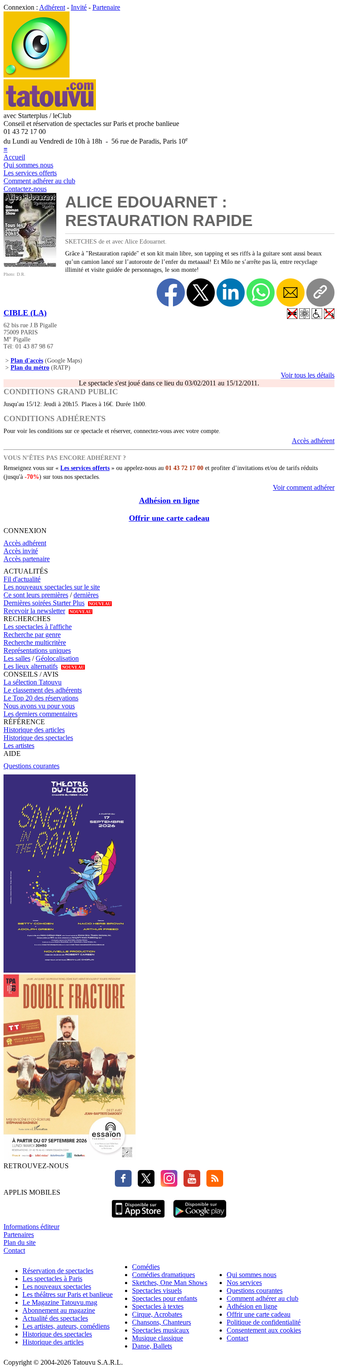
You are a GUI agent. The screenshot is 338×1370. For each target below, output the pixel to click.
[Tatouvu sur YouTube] (189, 1184)
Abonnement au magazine (58, 1310)
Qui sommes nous (28, 165)
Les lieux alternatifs (31, 666)
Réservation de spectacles (57, 1270)
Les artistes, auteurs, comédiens (66, 1326)
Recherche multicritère (35, 642)
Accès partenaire (27, 559)
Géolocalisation (57, 658)
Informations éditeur (31, 1226)
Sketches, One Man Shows (169, 1282)
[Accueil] (37, 75)
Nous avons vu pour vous (39, 706)
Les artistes (19, 745)
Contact (14, 1250)
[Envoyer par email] (290, 292)
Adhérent (52, 7)
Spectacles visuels (157, 1290)
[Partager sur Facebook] (171, 292)
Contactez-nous (25, 189)
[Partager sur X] (201, 292)
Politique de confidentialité (264, 1322)
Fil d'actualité (22, 579)
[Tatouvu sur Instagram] (166, 1184)
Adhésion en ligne (169, 500)
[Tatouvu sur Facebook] (123, 1184)
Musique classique (157, 1338)
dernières (86, 595)
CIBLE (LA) (25, 312)
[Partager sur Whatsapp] (260, 292)
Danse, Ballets (152, 1346)
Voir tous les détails (307, 375)
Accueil (14, 157)
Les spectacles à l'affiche (38, 626)
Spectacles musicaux (160, 1330)
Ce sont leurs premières (36, 595)
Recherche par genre (32, 634)
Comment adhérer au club (39, 181)
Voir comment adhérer (303, 487)
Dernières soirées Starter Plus (44, 603)
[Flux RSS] (212, 1184)
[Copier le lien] (320, 292)
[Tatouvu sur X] (143, 1184)
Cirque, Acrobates (157, 1314)
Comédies (146, 1266)
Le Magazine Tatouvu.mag (59, 1302)
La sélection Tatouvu (33, 682)
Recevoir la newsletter (34, 611)
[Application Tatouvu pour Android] (200, 1218)
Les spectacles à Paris (52, 1278)
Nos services (244, 1282)
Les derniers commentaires (40, 714)
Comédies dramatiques (163, 1274)
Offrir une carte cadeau (169, 518)
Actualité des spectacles (55, 1318)
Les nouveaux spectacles (56, 1286)
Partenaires (19, 1234)
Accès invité (21, 551)
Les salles (17, 658)
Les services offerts (30, 173)
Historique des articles (34, 729)
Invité (79, 7)
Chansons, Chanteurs (161, 1322)
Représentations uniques (37, 650)
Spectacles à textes (158, 1306)
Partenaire (106, 7)
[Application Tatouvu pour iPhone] (138, 1218)
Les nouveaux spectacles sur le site (52, 587)
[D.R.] (30, 265)
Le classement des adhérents (43, 690)
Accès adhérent (313, 440)
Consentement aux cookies (264, 1330)
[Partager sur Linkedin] (231, 292)
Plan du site (20, 1242)
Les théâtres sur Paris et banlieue (67, 1294)
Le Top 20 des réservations (41, 698)
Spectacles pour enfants (164, 1298)
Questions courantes (31, 766)
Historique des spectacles (38, 737)
